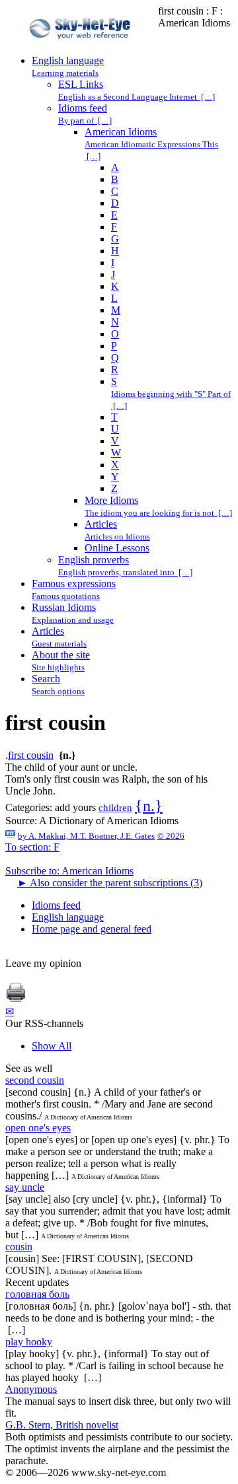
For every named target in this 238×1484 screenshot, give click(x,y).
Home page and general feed (91, 929)
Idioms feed (56, 905)
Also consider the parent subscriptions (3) (109, 882)
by (86, 836)
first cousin (31, 755)
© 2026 (170, 836)
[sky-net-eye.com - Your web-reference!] (81, 48)
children (115, 807)
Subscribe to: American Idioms (69, 870)
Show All (51, 1045)
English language (68, 917)
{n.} (149, 805)
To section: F (32, 847)
